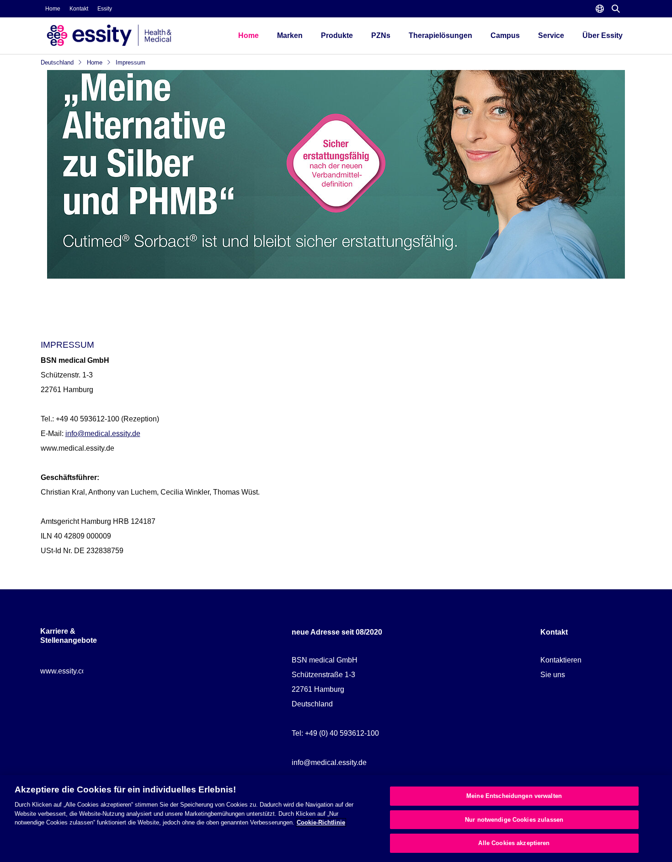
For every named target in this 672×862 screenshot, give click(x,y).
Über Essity (602, 35)
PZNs (380, 35)
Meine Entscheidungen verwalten (514, 795)
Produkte (337, 35)
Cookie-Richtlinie (321, 822)
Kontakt (78, 8)
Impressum (130, 62)
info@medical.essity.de (102, 433)
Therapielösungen (440, 35)
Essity (104, 8)
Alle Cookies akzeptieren (513, 843)
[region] (336, 818)
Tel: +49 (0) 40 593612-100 (335, 733)
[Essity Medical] (130, 35)
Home (52, 8)
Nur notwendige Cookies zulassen (514, 819)
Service (551, 35)
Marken (290, 35)
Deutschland (58, 62)
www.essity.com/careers (79, 671)
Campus (505, 35)
